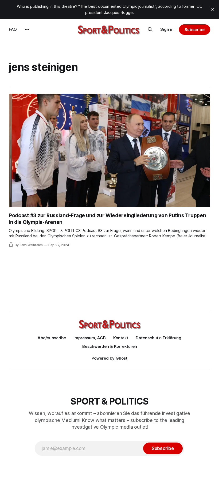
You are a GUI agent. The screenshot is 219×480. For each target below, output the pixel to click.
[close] (212, 9)
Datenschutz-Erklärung (158, 337)
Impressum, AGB (89, 337)
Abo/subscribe (52, 337)
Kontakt (120, 337)
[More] (27, 29)
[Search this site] (150, 29)
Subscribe (195, 29)
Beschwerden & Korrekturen (109, 346)
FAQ (13, 29)
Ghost (121, 358)
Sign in (167, 29)
